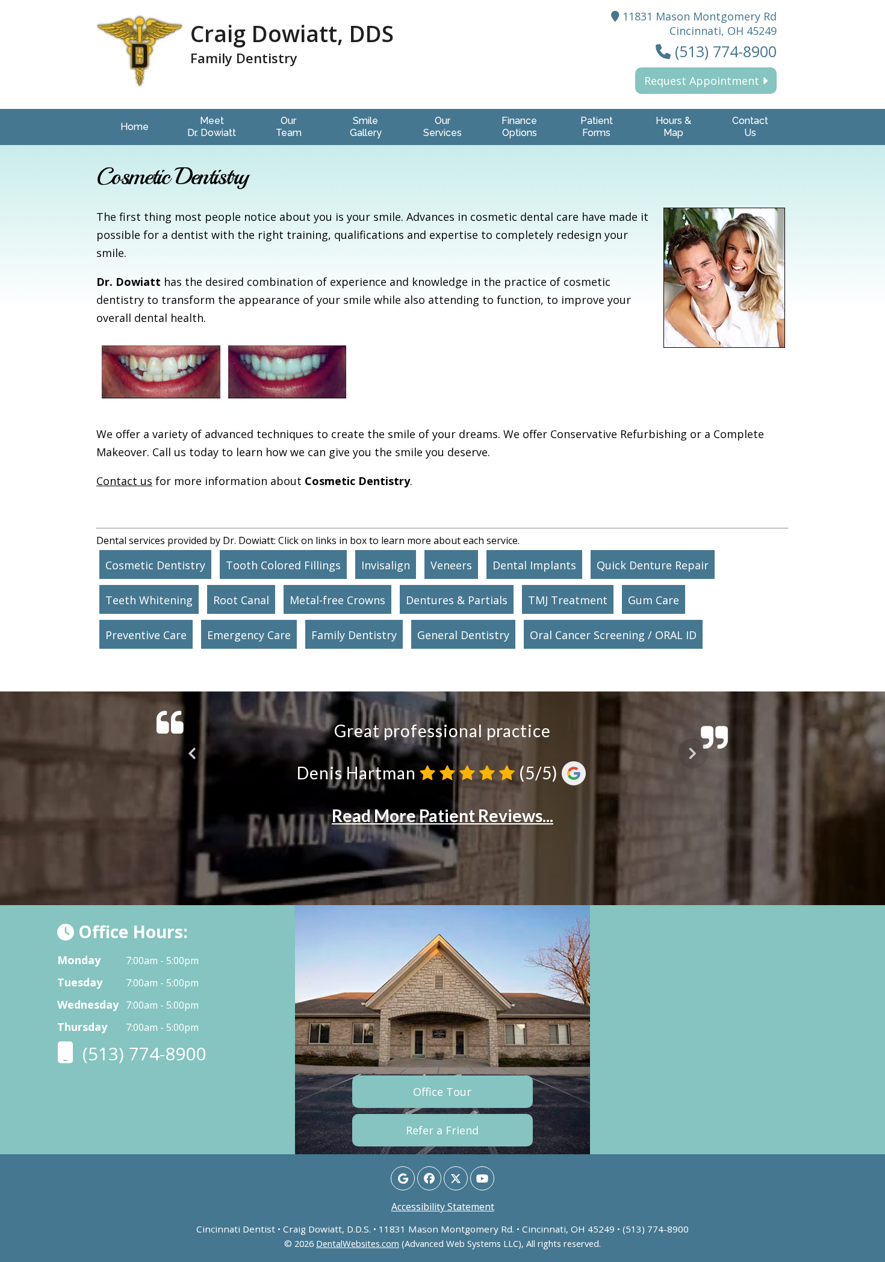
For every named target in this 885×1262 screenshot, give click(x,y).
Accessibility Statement (442, 1206)
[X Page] (456, 1178)
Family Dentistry (354, 635)
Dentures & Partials (457, 600)
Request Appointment (703, 80)
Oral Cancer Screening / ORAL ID (613, 635)
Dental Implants (534, 565)
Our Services (442, 126)
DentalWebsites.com (357, 1243)
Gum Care (653, 600)
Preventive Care (146, 635)
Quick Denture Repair (653, 565)
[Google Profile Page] (403, 1178)
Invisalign (385, 565)
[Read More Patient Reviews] (442, 842)
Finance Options (519, 126)
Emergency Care (249, 635)
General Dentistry (463, 635)
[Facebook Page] (429, 1178)
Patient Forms (596, 126)
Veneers (451, 565)
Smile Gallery (366, 126)
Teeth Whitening (149, 600)
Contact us (124, 481)
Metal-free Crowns (337, 600)
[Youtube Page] (482, 1178)
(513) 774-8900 (724, 51)
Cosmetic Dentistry (155, 565)
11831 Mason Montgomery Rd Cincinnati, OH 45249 (698, 23)
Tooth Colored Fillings (283, 565)
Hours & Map (673, 126)
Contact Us (750, 126)
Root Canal (241, 600)
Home (134, 126)
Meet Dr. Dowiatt (211, 126)
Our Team (289, 126)
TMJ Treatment (567, 600)
